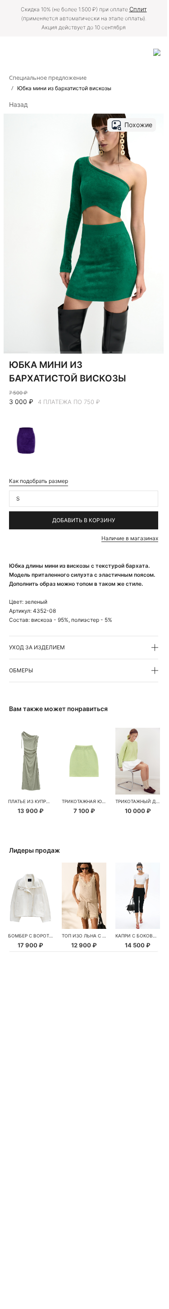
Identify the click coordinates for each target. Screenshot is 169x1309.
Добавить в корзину (83, 520)
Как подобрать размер (38, 481)
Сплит (138, 9)
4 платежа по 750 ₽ (69, 401)
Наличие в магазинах (129, 538)
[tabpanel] (30, 761)
